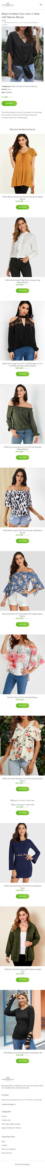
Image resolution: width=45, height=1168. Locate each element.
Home (4, 20)
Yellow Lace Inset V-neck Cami (22, 805)
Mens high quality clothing (11, 1124)
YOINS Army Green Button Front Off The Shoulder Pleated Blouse (23, 448)
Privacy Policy (7, 1153)
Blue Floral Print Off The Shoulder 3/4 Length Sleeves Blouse (22, 615)
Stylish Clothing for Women (21, 86)
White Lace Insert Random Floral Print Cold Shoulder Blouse (23, 780)
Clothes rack (6, 1120)
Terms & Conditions (9, 1149)
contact (4, 1145)
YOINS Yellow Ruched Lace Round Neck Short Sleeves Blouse (22, 198)
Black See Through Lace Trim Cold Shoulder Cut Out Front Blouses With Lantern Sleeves (22, 365)
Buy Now (9, 103)
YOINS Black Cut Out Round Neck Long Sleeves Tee (22, 1053)
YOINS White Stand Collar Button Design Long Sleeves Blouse (22, 281)
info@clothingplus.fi (9, 1104)
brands (4, 1116)
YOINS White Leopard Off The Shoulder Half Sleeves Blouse (22, 531)
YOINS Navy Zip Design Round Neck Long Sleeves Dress (22, 887)
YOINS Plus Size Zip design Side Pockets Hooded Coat (22, 970)
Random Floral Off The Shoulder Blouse (22, 697)
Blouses (34, 86)
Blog (3, 1141)
